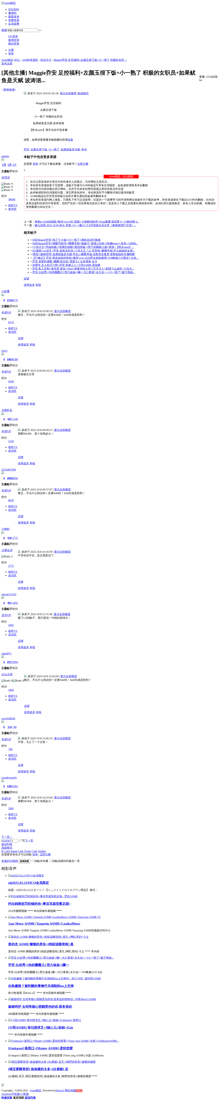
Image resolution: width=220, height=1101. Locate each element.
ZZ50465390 (8, 469)
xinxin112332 (8, 594)
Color (7, 851)
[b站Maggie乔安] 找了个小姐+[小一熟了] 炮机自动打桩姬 (66, 239)
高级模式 (6, 847)
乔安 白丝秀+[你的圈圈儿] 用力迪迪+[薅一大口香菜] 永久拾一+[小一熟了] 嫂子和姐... (83, 272)
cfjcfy (4, 350)
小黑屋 (24, 1094)
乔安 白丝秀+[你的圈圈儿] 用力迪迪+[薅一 (38, 965)
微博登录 (13, 40)
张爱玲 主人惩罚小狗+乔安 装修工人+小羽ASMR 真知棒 (66, 265)
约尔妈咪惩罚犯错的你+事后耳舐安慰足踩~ (39, 903)
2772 (15, 537)
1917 (9, 662)
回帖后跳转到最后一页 (66, 861)
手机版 (16, 1094)
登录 (11, 53)
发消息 (12, 209)
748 (14, 727)
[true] (40, 30)
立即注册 (82, 163)
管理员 (5, 177)
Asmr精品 (7, 59)
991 (10, 602)
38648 (11, 199)
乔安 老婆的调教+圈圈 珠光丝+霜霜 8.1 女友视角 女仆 (64, 261)
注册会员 (6, 550)
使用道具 (29, 284)
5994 (15, 662)
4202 (15, 602)
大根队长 (6, 410)
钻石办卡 (45, 59)
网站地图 (70, 1090)
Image (14, 851)
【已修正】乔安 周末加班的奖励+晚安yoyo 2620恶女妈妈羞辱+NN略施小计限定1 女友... (85, 257)
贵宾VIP (6, 615)
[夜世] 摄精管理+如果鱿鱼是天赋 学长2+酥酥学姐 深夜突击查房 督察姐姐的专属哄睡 (83, 254)
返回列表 (6, 844)
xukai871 (6, 653)
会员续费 (13, 23)
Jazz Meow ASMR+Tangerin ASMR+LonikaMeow (44, 923)
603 (10, 419)
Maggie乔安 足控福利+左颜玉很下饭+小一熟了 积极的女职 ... (90, 59)
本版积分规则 (9, 861)
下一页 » (6, 837)
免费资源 (13, 20)
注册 (11, 50)
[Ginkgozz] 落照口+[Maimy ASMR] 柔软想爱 (40, 1048)
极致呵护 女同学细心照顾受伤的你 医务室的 (40, 1006)
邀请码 (12, 12)
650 (10, 537)
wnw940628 (8, 718)
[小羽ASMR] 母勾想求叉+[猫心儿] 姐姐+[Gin (40, 1027)
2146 (15, 419)
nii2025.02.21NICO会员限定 (28, 883)
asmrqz (5, 156)
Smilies (42, 851)
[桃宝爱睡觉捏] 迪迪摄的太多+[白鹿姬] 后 (38, 1069)
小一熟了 (53, 149)
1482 (9, 786)
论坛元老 (6, 674)
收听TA (12, 205)
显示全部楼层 (68, 93)
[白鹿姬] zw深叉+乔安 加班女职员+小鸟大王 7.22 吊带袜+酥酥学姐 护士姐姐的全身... (83, 250)
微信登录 (13, 43)
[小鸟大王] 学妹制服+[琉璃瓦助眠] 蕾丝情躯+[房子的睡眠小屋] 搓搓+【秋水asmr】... (83, 247)
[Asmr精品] (8, 3)
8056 (15, 478)
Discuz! (60, 1090)
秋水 (84, 149)
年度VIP (6, 312)
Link (20, 851)
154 (10, 727)
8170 (15, 300)
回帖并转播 (41, 861)
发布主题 (6, 63)
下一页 (29, 840)
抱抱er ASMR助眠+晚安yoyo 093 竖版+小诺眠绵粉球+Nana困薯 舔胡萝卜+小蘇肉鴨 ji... (87, 221)
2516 (9, 300)
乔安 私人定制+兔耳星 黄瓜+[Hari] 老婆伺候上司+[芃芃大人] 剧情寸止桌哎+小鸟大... (83, 268)
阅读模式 (83, 93)
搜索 (4, 30)
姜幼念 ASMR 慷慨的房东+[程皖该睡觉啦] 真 (41, 944)
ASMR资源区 (30, 59)
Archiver (6, 1094)
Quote (27, 851)
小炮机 (5, 529)
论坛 (13, 9)
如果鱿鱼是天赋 (70, 149)
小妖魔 (5, 291)
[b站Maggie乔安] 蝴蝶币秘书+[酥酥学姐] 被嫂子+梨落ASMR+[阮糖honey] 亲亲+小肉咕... (85, 243)
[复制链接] (9, 89)
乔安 (26, 149)
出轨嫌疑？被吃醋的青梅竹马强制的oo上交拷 (41, 986)
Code (34, 851)
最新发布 (13, 16)
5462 (15, 786)
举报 (38, 284)
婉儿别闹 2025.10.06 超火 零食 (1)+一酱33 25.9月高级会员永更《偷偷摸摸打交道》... (85, 225)
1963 (9, 359)
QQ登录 (13, 36)
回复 (70, 139)
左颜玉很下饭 (39, 149)
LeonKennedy (9, 777)
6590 (15, 359)
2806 (9, 478)
